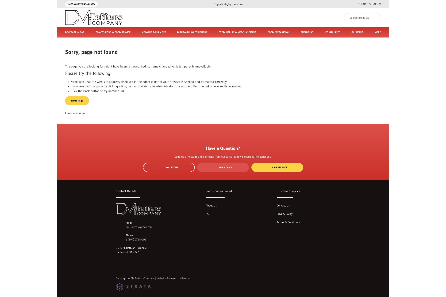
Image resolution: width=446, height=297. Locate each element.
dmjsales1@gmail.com (139, 227)
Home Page (77, 100)
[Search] (376, 17)
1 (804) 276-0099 (136, 239)
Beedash (186, 278)
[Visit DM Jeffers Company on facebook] (117, 260)
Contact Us (171, 167)
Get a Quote (225, 167)
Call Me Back (279, 167)
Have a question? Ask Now (81, 4)
